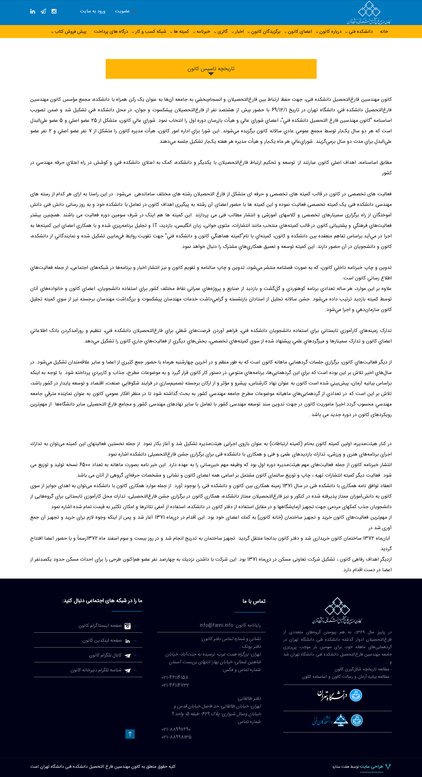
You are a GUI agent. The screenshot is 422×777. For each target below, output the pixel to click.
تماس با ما (254, 601)
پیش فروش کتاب (71, 32)
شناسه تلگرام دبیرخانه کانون (96, 670)
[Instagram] (54, 11)
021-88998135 (177, 737)
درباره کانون (330, 32)
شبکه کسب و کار (150, 32)
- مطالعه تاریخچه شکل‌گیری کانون (363, 669)
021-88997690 (176, 729)
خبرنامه (203, 32)
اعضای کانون (300, 32)
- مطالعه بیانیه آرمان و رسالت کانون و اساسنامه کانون (347, 677)
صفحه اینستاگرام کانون (100, 626)
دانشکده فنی (361, 32)
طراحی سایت (371, 767)
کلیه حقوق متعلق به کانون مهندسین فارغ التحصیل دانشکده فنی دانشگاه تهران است (102, 767)
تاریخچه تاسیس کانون (211, 69)
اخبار (239, 32)
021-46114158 (175, 677)
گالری (222, 32)
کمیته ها (181, 32)
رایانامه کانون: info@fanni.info (230, 625)
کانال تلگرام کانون (105, 655)
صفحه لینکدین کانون (102, 640)
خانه (384, 32)
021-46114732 (175, 685)
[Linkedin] (32, 11)
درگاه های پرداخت (111, 32)
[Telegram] (43, 11)
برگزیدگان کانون (266, 32)
